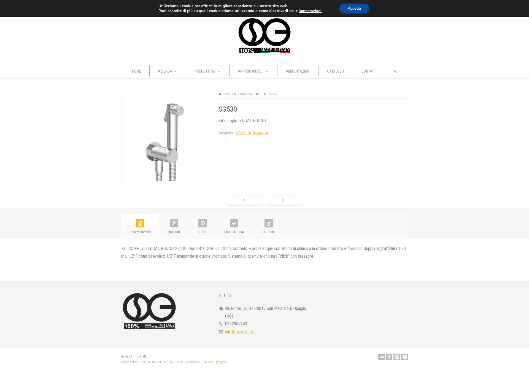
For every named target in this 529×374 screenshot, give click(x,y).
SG (249, 133)
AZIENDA (165, 71)
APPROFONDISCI (250, 71)
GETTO (202, 232)
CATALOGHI (336, 71)
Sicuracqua (260, 133)
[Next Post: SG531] (284, 200)
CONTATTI (369, 71)
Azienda (126, 356)
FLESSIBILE (268, 232)
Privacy (221, 362)
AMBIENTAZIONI (298, 71)
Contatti (142, 356)
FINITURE (174, 232)
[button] (395, 70)
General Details (140, 232)
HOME (136, 71)
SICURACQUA (234, 232)
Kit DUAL (240, 133)
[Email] (381, 357)
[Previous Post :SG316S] (245, 200)
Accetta (354, 8)
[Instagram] (396, 357)
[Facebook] (389, 357)
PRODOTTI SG (205, 71)
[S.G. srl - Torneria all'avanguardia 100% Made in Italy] (264, 54)
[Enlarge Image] (167, 96)
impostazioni (310, 11)
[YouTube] (404, 357)
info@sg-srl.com (239, 331)
